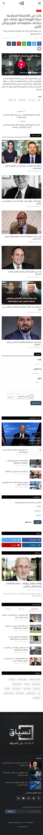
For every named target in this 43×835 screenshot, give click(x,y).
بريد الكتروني (37, 369)
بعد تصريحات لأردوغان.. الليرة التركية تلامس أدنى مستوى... (15, 764)
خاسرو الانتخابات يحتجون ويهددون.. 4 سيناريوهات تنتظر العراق (17, 461)
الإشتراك (10, 811)
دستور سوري (36, 684)
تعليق (39, 378)
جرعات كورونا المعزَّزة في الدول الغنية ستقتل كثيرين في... (17, 783)
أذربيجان (26, 684)
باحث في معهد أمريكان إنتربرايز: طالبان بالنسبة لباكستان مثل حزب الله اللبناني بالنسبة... (21, 126)
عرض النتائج (28, 522)
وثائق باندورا (20, 693)
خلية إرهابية (36, 697)
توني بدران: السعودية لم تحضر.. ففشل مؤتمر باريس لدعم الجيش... (23, 237)
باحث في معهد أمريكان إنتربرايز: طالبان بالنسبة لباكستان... (25, 272)
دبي (39, 693)
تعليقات (37, 354)
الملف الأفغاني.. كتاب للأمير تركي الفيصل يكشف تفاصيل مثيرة (15, 616)
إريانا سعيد (27, 688)
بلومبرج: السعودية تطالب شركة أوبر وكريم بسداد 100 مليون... (15, 483)
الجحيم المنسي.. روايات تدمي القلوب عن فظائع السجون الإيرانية (15, 648)
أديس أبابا (12, 679)
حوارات (38, 11)
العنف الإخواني (16, 684)
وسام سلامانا (22, 679)
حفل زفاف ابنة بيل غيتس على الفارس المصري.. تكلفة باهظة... (16, 627)
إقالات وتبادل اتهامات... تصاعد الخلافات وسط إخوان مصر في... (23, 585)
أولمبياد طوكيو (8, 693)
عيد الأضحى (36, 688)
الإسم (39, 359)
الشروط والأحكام (22, 826)
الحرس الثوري (31, 693)
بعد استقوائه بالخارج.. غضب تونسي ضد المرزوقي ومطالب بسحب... (16, 659)
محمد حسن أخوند (35, 679)
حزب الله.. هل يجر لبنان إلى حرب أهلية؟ (16, 471)
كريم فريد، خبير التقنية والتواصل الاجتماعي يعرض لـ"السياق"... (23, 343)
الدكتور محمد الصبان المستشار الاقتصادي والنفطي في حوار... (21, 308)
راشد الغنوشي (12, 100)
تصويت (37, 522)
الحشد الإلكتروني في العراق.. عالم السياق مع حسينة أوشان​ (15, 773)
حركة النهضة (22, 100)
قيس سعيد (31, 100)
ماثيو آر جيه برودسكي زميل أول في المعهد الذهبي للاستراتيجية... (23, 167)
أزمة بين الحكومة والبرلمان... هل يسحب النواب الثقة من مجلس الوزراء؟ (21, 116)
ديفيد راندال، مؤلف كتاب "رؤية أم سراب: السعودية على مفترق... (21, 202)
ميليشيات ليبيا (17, 688)
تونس (38, 100)
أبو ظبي (7, 688)
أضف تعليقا (35, 403)
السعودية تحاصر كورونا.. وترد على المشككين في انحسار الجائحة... (18, 638)
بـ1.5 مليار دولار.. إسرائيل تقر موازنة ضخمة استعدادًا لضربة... (15, 451)
